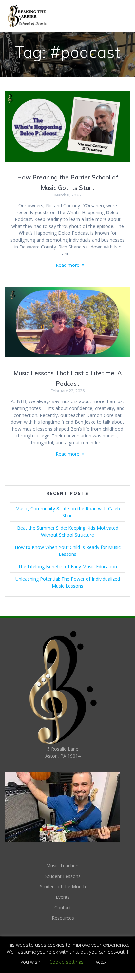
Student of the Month (63, 886)
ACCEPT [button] (102, 962)
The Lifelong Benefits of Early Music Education (67, 566)
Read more (67, 265)
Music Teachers (63, 865)
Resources (63, 918)
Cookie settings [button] (66, 961)
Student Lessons (63, 876)
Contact (62, 907)
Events (63, 897)
